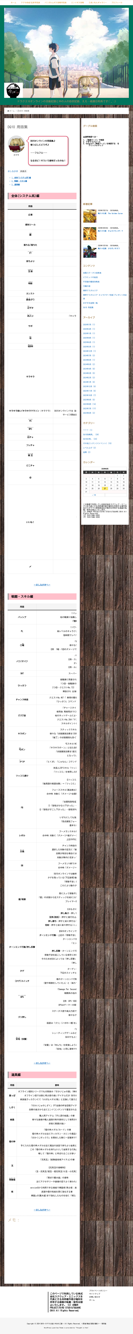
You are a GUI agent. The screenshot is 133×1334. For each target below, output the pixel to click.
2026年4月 (89, 329)
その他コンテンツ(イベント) (97, 443)
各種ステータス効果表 (92, 273)
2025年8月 (89, 338)
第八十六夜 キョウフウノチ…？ (110, 231)
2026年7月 (89, 325)
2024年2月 (89, 378)
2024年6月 (89, 360)
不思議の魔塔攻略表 (91, 282)
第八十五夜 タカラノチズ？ (109, 248)
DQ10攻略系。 (91, 434)
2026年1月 (89, 333)
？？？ (87, 430)
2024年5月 (89, 364)
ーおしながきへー (42, 585)
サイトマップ (94, 1294)
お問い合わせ (94, 1297)
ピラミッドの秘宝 (90, 277)
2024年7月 (89, 355)
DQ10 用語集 (24, 111)
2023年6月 (89, 413)
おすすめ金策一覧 (90, 303)
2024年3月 (89, 373)
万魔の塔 (86, 286)
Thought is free (82, 1327)
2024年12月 (89, 351)
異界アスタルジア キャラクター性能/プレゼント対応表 (105, 297)
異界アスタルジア (90, 290)
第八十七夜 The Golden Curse (110, 213)
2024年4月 (89, 369)
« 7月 (94, 495)
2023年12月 (89, 386)
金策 (87, 452)
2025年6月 (89, 342)
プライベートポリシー (98, 1291)
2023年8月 (89, 404)
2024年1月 (89, 382)
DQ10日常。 (90, 439)
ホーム (12, 111)
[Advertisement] (42, 1251)
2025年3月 (89, 347)
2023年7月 (89, 408)
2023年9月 (89, 400)
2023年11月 (89, 391)
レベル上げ (89, 448)
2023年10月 (89, 395)
